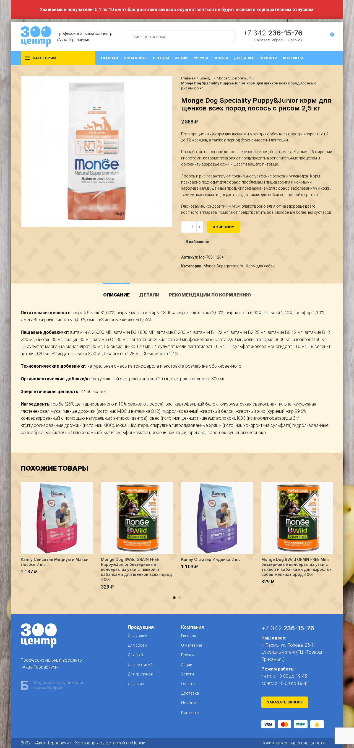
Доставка (190, 693)
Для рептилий (140, 664)
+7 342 (272, 33)
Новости (189, 703)
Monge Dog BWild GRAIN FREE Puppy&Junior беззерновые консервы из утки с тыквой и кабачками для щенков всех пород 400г (136, 569)
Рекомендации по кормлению (210, 295)
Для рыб (135, 655)
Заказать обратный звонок (278, 40)
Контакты (190, 712)
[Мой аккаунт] (320, 36)
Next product (330, 83)
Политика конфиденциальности (293, 743)
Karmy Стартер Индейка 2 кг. (210, 559)
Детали (149, 295)
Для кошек (137, 636)
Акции (186, 664)
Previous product (319, 83)
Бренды (206, 78)
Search (227, 36)
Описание (116, 295)
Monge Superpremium (234, 78)
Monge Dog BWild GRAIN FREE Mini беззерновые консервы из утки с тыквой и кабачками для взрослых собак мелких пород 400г (296, 567)
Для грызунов (140, 674)
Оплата (188, 684)
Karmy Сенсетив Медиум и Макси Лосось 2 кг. (54, 562)
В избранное (197, 242)
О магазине (191, 645)
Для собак (137, 645)
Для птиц (136, 684)
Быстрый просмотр (88, 491)
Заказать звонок (285, 702)
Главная (188, 78)
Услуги (187, 674)
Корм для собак (260, 266)
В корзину (223, 227)
